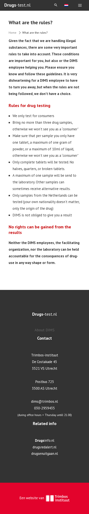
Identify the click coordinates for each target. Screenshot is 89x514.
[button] (56, 5)
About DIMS (44, 329)
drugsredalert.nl (44, 447)
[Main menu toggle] (80, 5)
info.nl (44, 440)
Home (12, 33)
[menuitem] (66, 5)
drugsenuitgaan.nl (44, 453)
